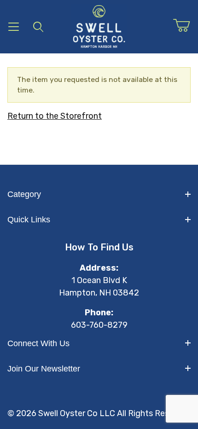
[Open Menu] (13, 26)
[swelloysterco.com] (99, 26)
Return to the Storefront (54, 116)
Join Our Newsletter (43, 368)
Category (24, 194)
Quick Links (28, 219)
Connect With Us (38, 343)
